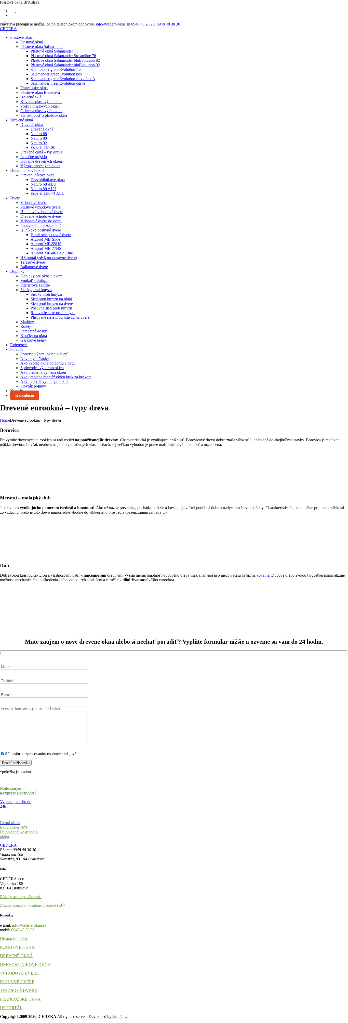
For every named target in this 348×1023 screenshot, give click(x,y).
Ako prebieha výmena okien (43, 372)
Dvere (15, 198)
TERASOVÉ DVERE (18, 990)
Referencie (19, 345)
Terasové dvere (32, 262)
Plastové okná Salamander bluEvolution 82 (65, 60)
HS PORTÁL (11, 1008)
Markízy (27, 322)
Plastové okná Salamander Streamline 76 (63, 56)
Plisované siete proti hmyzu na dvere (60, 317)
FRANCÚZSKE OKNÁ (20, 999)
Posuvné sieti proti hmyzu (51, 308)
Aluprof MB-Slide (45, 239)
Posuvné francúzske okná (40, 225)
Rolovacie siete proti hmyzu (53, 312)
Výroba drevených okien (40, 166)
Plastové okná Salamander (41, 46)
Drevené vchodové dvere (40, 216)
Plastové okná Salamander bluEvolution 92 (65, 65)
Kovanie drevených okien (41, 161)
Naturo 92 (39, 143)
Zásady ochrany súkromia (21, 897)
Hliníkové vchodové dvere (41, 212)
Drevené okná (21, 120)
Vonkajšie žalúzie (34, 280)
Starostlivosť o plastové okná (43, 115)
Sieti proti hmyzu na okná (51, 299)
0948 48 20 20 (143, 24)
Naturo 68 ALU (43, 184)
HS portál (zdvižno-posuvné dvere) (48, 257)
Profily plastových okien (40, 106)
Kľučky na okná (33, 335)
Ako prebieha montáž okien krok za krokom (55, 377)
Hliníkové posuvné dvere (40, 230)
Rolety (25, 326)
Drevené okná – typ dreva (41, 152)
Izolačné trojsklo (33, 156)
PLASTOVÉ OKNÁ (17, 947)
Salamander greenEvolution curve (58, 83)
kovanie (263, 575)
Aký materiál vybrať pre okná (44, 381)
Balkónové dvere (34, 267)
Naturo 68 (39, 134)
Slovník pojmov (33, 386)
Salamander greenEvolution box (56, 74)
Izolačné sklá (30, 97)
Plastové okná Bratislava (40, 92)
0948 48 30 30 (168, 24)
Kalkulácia (24, 395)
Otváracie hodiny (14, 938)
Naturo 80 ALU (43, 189)
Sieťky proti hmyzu (36, 290)
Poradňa (16, 349)
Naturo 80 (39, 138)
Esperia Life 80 (43, 147)
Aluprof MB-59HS (46, 244)
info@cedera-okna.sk (113, 24)
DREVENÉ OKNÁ (16, 956)
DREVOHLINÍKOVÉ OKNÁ (25, 964)
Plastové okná (21, 37)
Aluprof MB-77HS (46, 248)
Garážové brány (33, 340)
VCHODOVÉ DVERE (19, 973)
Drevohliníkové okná (27, 170)
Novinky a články (34, 358)
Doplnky (17, 271)
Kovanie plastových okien (41, 101)
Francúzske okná (34, 88)
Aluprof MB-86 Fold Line (52, 253)
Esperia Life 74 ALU (48, 193)
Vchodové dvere (33, 202)
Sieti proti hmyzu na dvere (52, 303)
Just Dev (119, 1016)
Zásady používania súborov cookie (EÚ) (32, 905)
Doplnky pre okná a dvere (41, 276)
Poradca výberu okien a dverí (44, 354)
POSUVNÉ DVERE (17, 982)
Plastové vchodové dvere (40, 207)
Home (5, 420)
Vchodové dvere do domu (41, 221)
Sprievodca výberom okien (42, 368)
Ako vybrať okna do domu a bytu (47, 363)
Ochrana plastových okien (41, 111)
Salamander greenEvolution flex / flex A (63, 78)
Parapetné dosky (33, 331)
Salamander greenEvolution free (56, 69)
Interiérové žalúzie (35, 285)
